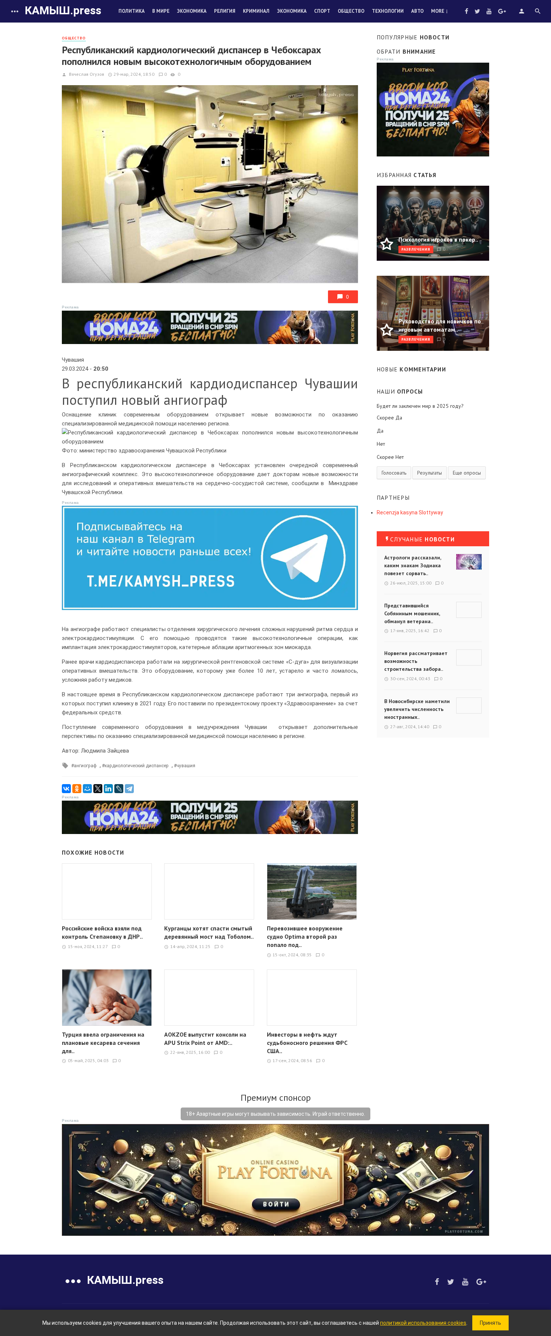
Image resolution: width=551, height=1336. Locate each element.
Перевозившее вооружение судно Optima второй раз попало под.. (305, 936)
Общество (351, 11)
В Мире (160, 11)
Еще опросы (467, 472)
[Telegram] (129, 788)
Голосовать (394, 472)
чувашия (186, 765)
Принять (490, 1323)
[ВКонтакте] (66, 788)
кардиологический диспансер (137, 765)
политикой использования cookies (423, 1323)
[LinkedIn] (108, 788)
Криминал (256, 11)
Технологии (388, 11)
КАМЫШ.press (63, 10)
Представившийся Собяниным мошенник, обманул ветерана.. (412, 613)
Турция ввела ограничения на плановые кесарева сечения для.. (103, 1043)
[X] (97, 788)
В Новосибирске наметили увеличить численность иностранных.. (417, 709)
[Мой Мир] (87, 788)
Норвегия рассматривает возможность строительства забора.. (416, 661)
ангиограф (85, 765)
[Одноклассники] (76, 788)
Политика (131, 11)
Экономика (192, 11)
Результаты (429, 472)
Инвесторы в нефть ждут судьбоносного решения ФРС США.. (307, 1043)
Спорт (322, 11)
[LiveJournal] (118, 788)
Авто (417, 11)
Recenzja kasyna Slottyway (410, 512)
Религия (224, 11)
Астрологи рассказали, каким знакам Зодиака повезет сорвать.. (412, 565)
